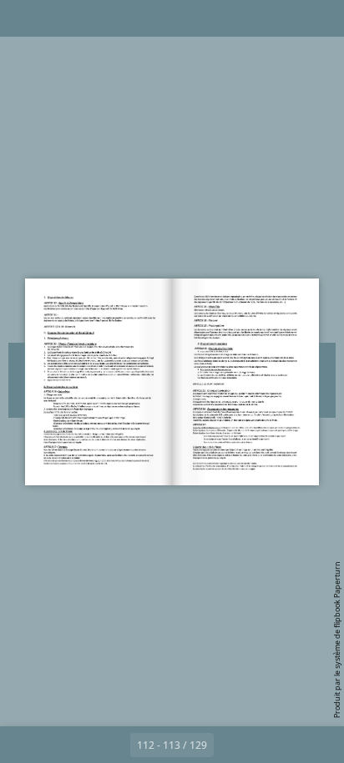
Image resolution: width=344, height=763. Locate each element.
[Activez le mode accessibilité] (96, 18)
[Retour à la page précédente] (112, 744)
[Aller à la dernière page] (268, 744)
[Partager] (284, 18)
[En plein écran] (320, 18)
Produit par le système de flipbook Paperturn (336, 639)
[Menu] (23, 18)
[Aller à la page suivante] (232, 744)
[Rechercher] (60, 18)
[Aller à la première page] (75, 744)
